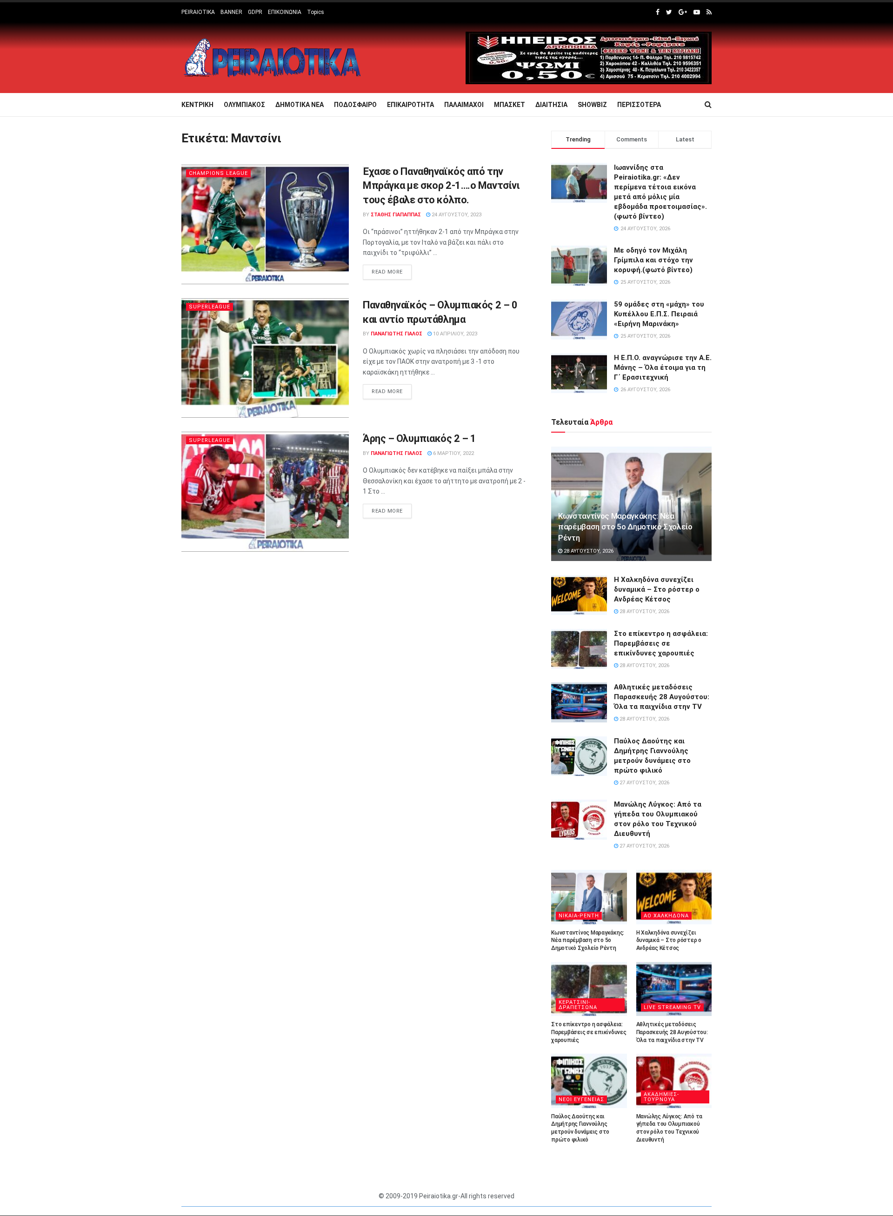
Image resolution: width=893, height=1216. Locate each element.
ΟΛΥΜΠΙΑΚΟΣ (244, 104)
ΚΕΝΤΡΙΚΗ (197, 104)
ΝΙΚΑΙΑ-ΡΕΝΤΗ (579, 916)
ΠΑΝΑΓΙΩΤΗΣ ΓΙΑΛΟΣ (396, 334)
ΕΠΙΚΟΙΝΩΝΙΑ (284, 12)
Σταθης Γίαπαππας (396, 215)
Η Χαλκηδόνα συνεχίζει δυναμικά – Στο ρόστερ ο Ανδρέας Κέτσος (657, 589)
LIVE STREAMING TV (672, 1007)
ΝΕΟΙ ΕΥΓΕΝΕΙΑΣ (581, 1099)
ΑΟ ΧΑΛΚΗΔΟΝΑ (666, 916)
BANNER (231, 12)
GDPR (255, 12)
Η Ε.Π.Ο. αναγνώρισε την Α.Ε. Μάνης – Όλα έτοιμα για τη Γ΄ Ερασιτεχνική (663, 367)
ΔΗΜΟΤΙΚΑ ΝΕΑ (299, 104)
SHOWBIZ (592, 104)
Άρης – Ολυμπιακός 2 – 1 (419, 438)
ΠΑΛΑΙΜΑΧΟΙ (464, 104)
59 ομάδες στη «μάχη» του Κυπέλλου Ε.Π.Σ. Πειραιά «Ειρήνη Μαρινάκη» (659, 314)
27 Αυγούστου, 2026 (643, 783)
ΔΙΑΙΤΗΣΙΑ (551, 104)
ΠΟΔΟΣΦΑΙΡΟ (355, 104)
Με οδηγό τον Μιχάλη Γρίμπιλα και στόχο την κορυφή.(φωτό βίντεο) (653, 260)
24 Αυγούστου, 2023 (455, 215)
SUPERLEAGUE (209, 307)
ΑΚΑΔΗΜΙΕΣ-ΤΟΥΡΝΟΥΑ (661, 1096)
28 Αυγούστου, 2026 (587, 551)
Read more (387, 272)
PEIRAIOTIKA (198, 12)
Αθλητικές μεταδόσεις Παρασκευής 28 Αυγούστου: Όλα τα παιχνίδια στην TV (661, 697)
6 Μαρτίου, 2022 (453, 453)
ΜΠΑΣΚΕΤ (509, 104)
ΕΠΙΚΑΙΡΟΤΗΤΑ (410, 104)
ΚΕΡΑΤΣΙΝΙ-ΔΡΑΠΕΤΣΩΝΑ (578, 1004)
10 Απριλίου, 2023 (454, 334)
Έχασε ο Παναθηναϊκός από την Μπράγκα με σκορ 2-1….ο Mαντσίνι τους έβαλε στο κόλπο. (441, 186)
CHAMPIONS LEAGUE (218, 173)
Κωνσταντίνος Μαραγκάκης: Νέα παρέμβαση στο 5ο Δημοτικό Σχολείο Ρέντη (625, 527)
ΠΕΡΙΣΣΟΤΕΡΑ (639, 104)
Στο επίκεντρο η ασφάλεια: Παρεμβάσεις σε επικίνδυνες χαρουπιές (661, 643)
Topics (315, 12)
